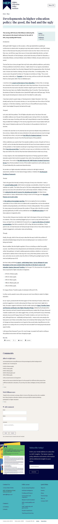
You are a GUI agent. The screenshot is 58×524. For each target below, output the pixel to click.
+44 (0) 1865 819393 (8, 488)
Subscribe (34, 472)
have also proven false (12, 149)
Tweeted (19, 76)
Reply (5, 387)
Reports (43, 488)
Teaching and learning (27, 513)
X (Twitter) (6, 506)
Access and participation (28, 488)
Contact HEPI (44, 501)
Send (6, 433)
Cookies (37, 521)
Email (4, 409)
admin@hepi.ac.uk (7, 494)
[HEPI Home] (13, 5)
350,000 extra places (38, 210)
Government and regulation (26, 496)
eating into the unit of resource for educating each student (21, 192)
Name (4, 416)
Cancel (12, 433)
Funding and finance (27, 493)
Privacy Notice (43, 521)
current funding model (11, 185)
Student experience (27, 510)
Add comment (9, 407)
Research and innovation (28, 499)
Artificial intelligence (27, 490)
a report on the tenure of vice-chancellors (23, 83)
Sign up (43, 498)
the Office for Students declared (32, 135)
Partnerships (44, 495)
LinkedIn (5, 509)
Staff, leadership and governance (27, 507)
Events (42, 490)
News (42, 493)
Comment (5, 422)
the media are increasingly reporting (14, 201)
